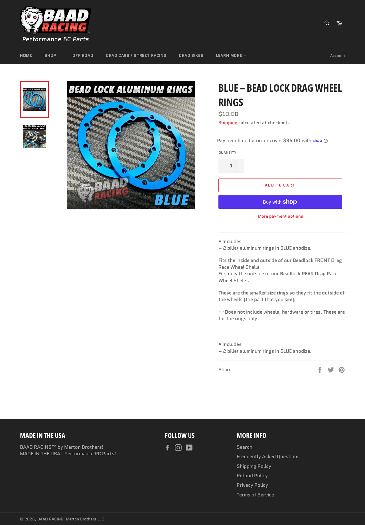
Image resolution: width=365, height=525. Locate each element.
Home (26, 55)
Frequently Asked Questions (268, 456)
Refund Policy (252, 475)
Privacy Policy (252, 485)
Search (244, 447)
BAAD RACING (50, 519)
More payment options (280, 216)
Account (337, 55)
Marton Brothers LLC (85, 519)
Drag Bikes (191, 55)
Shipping (227, 122)
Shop (50, 55)
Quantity (227, 152)
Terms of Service (255, 494)
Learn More (230, 55)
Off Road (82, 55)
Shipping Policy (254, 466)
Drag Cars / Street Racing (136, 55)
